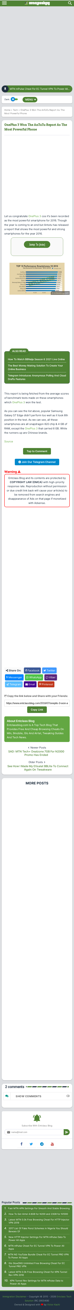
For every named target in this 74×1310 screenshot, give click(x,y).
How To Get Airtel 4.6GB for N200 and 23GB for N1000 (38, 1214)
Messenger (15, 677)
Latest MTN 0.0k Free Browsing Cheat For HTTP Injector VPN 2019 (39, 1221)
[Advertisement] (37, 45)
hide (42, 244)
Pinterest (47, 684)
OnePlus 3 (34, 216)
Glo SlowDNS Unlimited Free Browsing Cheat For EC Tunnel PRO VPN (37, 1265)
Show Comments (28, 1096)
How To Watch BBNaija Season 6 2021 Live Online (36, 359)
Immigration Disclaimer (15, 1296)
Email (31, 684)
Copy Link (37, 709)
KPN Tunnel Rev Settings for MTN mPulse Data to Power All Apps (36, 1282)
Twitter (50, 670)
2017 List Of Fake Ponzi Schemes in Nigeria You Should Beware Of (38, 1230)
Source (8, 441)
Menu (30, 99)
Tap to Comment (37, 451)
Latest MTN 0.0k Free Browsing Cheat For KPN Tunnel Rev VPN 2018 (38, 1273)
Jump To (37, 244)
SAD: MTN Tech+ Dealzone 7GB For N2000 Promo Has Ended (36, 753)
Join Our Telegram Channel (38, 462)
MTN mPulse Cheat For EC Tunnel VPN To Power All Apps (36, 1247)
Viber (52, 677)
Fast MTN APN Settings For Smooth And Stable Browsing (39, 1208)
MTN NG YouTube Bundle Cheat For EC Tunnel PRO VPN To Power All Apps (38, 1256)
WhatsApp (35, 677)
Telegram (15, 684)
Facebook (33, 670)
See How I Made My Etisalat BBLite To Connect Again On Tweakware (37, 767)
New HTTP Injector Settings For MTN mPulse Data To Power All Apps (37, 1238)
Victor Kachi (53, 1304)
